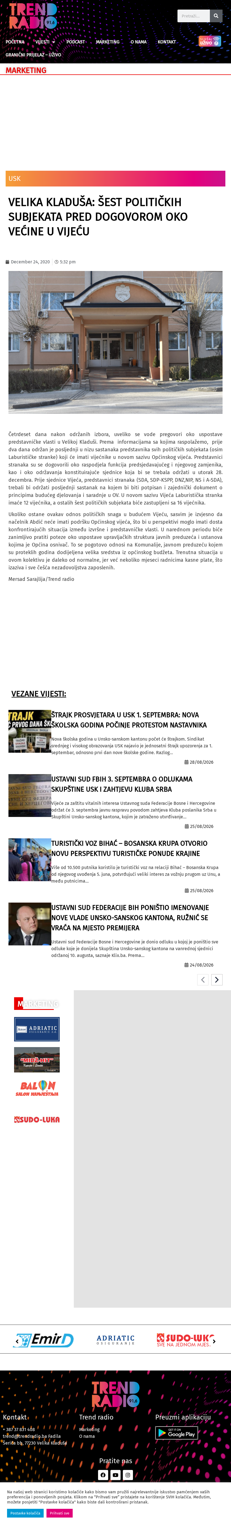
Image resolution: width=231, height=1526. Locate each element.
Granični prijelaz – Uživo (33, 54)
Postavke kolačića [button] (25, 1513)
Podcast (75, 42)
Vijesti (42, 42)
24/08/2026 (202, 965)
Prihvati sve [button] (59, 1513)
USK (14, 179)
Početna (15, 42)
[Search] (216, 16)
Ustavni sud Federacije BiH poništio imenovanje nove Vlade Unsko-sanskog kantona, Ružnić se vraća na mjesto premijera (130, 918)
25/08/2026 (202, 826)
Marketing (107, 42)
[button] (17, 1341)
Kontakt (167, 42)
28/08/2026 (202, 762)
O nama (138, 42)
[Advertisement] (115, 120)
